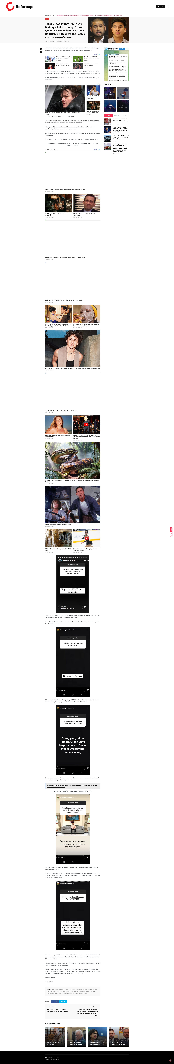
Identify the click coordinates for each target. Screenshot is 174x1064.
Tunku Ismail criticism (81, 993)
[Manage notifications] (170, 1060)
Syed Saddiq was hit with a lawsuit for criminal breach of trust (65, 127)
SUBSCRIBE (160, 6)
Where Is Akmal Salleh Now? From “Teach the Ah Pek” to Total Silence (121, 137)
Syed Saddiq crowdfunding (78, 991)
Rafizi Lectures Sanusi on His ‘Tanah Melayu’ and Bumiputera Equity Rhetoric (120, 120)
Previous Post (53, 1007)
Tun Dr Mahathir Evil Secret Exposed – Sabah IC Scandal (54, 1042)
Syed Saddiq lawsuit (53, 993)
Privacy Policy (52, 1057)
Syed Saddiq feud (90, 991)
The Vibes (52, 977)
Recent (108, 115)
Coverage (117, 124)
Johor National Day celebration (73, 989)
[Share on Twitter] (41, 52)
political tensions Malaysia (63, 991)
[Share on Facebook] (41, 49)
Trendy (125, 115)
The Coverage (56, 1059)
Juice (51, 981)
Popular (116, 115)
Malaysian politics (87, 989)
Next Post (93, 1007)
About (46, 1057)
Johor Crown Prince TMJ (58, 989)
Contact (58, 1057)
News (47, 19)
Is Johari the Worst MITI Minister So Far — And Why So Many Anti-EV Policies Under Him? (120, 129)
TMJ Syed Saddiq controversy (66, 993)
